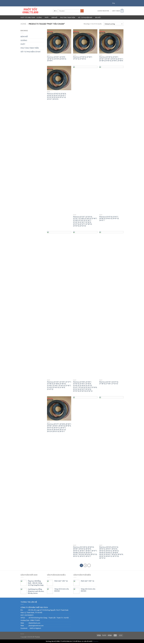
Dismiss (95, 641)
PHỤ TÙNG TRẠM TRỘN (67, 17)
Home (23, 24)
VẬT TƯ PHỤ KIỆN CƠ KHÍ (30, 52)
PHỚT (47, 17)
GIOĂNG (39, 17)
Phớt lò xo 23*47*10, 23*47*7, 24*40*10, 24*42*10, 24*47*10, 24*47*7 (109, 218)
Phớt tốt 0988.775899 (28, 17)
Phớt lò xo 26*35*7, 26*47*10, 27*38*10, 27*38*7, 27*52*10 (108, 383)
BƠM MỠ (54, 17)
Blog (113, 3)
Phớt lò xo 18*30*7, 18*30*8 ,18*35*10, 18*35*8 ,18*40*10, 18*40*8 (56, 58)
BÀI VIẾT (98, 17)
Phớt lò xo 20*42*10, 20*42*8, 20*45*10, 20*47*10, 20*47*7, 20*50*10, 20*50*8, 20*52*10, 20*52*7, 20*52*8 (56, 96)
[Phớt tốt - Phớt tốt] (35, 10)
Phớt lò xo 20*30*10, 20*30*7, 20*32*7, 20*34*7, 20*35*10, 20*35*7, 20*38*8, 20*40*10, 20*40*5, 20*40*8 (111, 58)
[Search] (82, 11)
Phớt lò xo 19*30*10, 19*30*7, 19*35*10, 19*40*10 (82, 58)
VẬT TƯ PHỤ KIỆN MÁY (85, 17)
